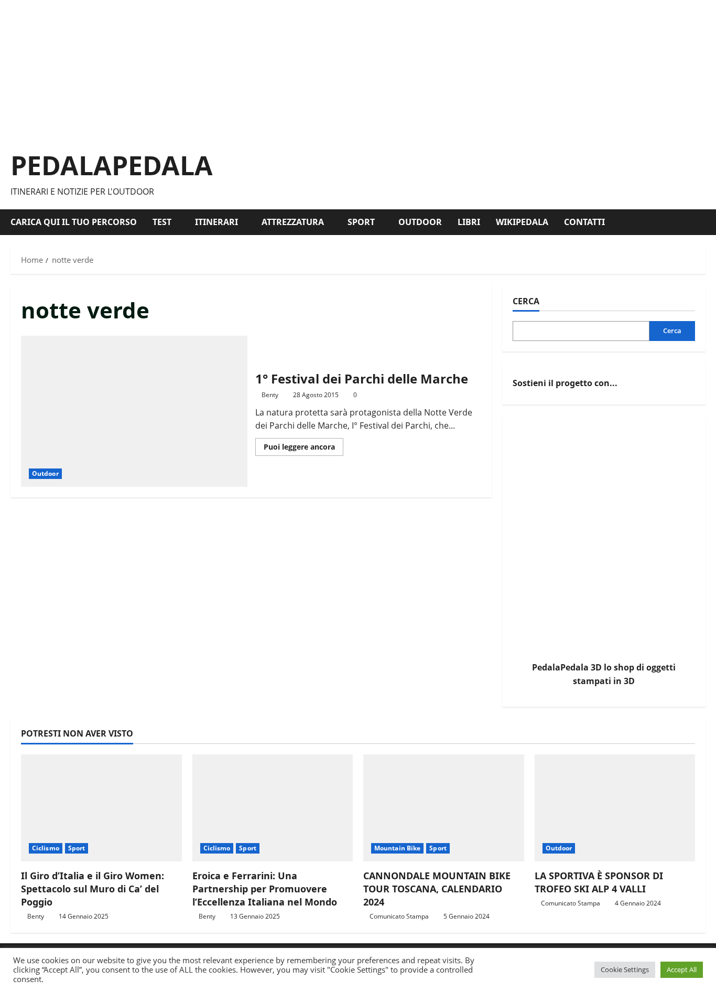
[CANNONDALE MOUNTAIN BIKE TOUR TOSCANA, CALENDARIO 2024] (443, 807)
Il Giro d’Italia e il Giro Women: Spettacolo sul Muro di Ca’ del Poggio (92, 888)
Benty (270, 394)
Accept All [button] (682, 969)
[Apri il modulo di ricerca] (702, 222)
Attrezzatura (293, 222)
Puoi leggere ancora (303, 448)
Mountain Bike (397, 848)
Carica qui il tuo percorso (73, 222)
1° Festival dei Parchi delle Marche (134, 411)
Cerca (526, 301)
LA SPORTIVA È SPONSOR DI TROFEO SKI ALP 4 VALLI (599, 882)
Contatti (584, 222)
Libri (469, 222)
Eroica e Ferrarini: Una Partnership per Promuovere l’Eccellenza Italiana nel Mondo (264, 888)
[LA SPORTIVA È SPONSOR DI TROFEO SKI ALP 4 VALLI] (615, 807)
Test (162, 222)
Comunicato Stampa (399, 916)
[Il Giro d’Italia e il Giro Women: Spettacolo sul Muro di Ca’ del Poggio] (101, 807)
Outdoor (420, 222)
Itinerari (216, 222)
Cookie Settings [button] (625, 969)
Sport (361, 222)
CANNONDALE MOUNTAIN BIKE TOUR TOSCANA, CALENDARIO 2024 (437, 888)
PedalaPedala (111, 165)
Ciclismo (45, 848)
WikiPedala (522, 222)
